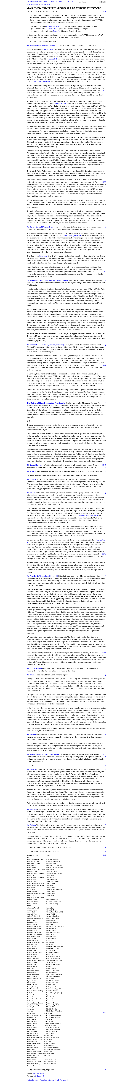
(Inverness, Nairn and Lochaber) (56, 280)
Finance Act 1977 (59, 104)
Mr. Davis (30, 675)
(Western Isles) (47, 227)
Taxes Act (56, 31)
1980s (46, 2)
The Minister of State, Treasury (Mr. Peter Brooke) (46, 403)
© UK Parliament (61, 1080)
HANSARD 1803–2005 (34, 2)
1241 (104, 365)
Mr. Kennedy (32, 809)
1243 (104, 554)
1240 (104, 272)
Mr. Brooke (31, 471)
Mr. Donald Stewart (34, 227)
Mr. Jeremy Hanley (34, 754)
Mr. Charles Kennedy (35, 345)
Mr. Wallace (31, 479)
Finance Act (43, 256)
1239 (104, 182)
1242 (104, 465)
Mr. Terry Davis (33, 576)
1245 (104, 754)
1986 (52, 2)
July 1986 (59, 2)
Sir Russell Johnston (35, 280)
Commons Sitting (33, 4)
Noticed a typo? (33, 1080)
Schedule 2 (39, 1076)
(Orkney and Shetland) (50, 45)
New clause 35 (45, 4)
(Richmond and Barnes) (50, 754)
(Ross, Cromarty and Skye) (54, 345)
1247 (104, 855)
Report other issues (47, 1080)
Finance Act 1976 (52, 29)
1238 (104, 90)
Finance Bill (48, 49)
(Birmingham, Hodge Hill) (48, 576)
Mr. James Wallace (34, 45)
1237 (104, 11)
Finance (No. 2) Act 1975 (55, 26)
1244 (104, 653)
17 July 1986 (69, 2)
